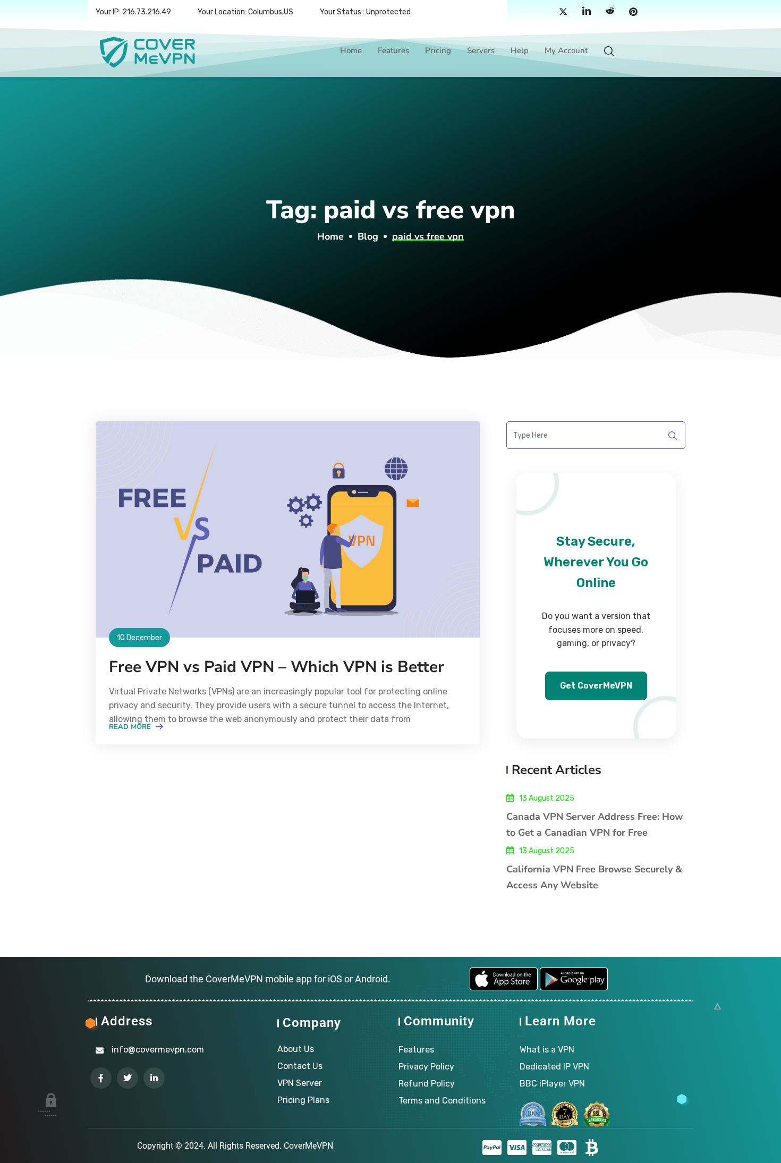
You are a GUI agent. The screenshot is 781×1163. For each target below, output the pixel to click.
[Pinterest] (633, 12)
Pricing (438, 50)
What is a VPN (547, 1050)
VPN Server (299, 1083)
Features (393, 50)
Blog (368, 236)
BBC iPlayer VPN (552, 1084)
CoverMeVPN (308, 1146)
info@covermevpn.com (158, 1050)
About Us (295, 1049)
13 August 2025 (546, 798)
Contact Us (299, 1066)
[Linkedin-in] (154, 1078)
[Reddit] (610, 12)
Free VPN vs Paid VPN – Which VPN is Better (276, 667)
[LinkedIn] (587, 12)
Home (351, 50)
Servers (481, 50)
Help (520, 50)
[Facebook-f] (101, 1078)
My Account (566, 50)
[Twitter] (563, 12)
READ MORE (131, 727)
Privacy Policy (426, 1067)
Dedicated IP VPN (554, 1067)
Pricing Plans (303, 1100)
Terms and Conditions (442, 1101)
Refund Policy (426, 1084)
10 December (139, 637)
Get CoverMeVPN (596, 686)
